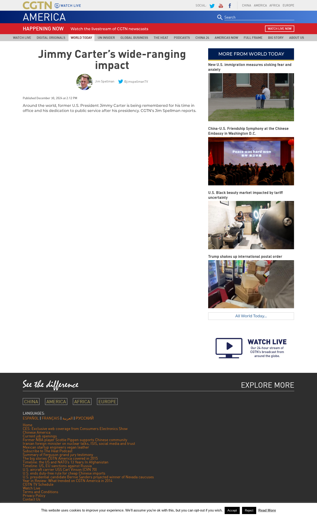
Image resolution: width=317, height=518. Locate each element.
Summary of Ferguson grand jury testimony (58, 454)
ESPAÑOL (31, 418)
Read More (267, 510)
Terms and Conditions (40, 491)
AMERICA (260, 5)
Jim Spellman (104, 81)
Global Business (134, 37)
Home (27, 425)
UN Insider (106, 37)
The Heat (161, 37)
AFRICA (274, 5)
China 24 (202, 37)
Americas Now (226, 37)
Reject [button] (249, 510)
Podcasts (182, 37)
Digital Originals (51, 37)
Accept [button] (232, 510)
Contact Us (31, 499)
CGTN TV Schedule (38, 484)
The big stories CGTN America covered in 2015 (60, 458)
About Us (296, 37)
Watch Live (22, 37)
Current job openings (40, 436)
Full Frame (253, 37)
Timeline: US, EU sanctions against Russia (57, 465)
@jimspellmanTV (136, 81)
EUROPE (288, 5)
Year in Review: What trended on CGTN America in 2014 (67, 480)
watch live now (279, 28)
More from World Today (251, 54)
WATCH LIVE (71, 5)
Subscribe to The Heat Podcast (47, 451)
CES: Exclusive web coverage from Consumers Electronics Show (75, 428)
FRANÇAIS (50, 418)
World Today (81, 37)
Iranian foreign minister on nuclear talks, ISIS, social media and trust (79, 443)
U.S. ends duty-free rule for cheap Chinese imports (64, 473)
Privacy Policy (34, 495)
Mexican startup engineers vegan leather (56, 447)
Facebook (230, 5)
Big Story (276, 37)
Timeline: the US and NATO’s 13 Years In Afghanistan (65, 462)
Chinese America (36, 432)
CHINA (246, 5)
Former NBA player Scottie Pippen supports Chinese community (75, 439)
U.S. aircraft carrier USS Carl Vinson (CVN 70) (60, 469)
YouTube (221, 5)
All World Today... (251, 316)
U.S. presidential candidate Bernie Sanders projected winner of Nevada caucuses (88, 477)
